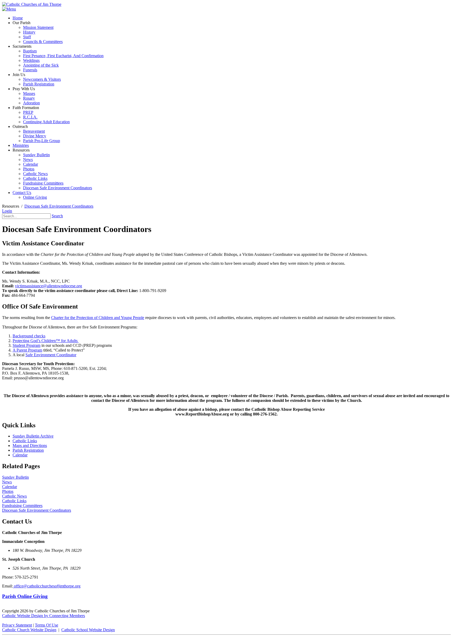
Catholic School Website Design (88, 630)
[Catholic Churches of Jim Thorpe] (31, 4)
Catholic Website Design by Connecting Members (43, 615)
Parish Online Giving (25, 596)
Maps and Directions (30, 445)
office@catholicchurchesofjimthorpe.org (46, 586)
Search (57, 216)
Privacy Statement (17, 625)
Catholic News (14, 496)
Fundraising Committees (22, 505)
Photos (7, 491)
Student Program (26, 345)
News (7, 482)
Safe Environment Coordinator (50, 355)
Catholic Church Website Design (29, 630)
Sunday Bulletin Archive (33, 436)
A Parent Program (27, 350)
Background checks (29, 336)
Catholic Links (25, 441)
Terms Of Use (46, 625)
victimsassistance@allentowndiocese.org (48, 286)
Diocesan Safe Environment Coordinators (36, 510)
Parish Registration (28, 450)
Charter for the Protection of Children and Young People (97, 317)
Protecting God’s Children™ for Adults (46, 340)
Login (7, 211)
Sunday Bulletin (15, 477)
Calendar (20, 455)
